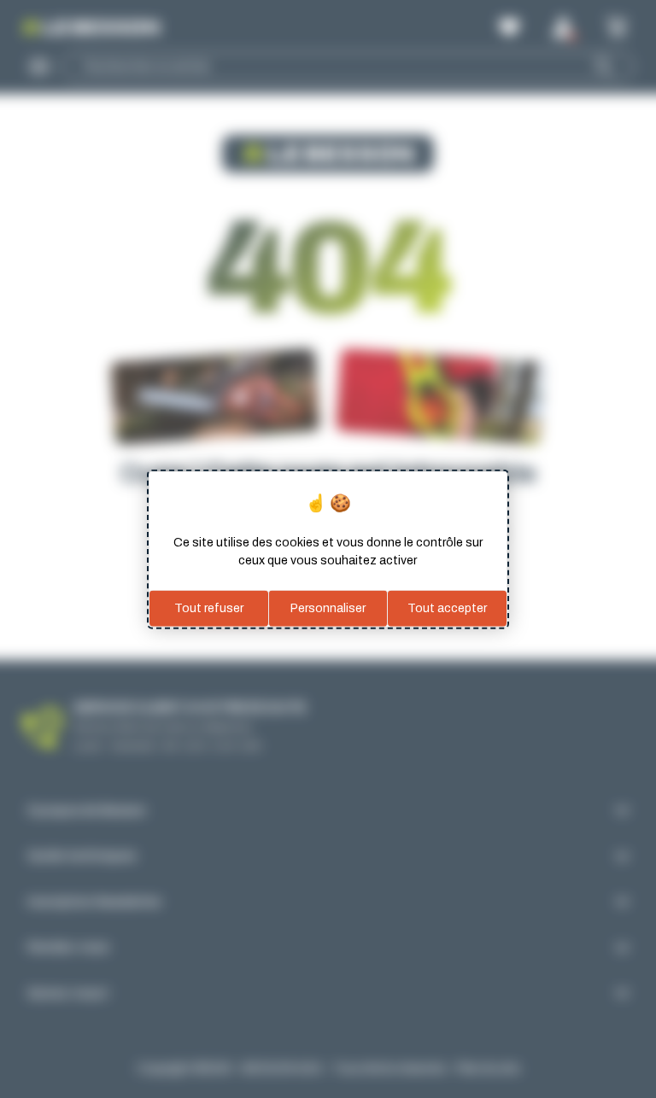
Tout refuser (208, 608)
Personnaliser (328, 608)
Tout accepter (447, 608)
